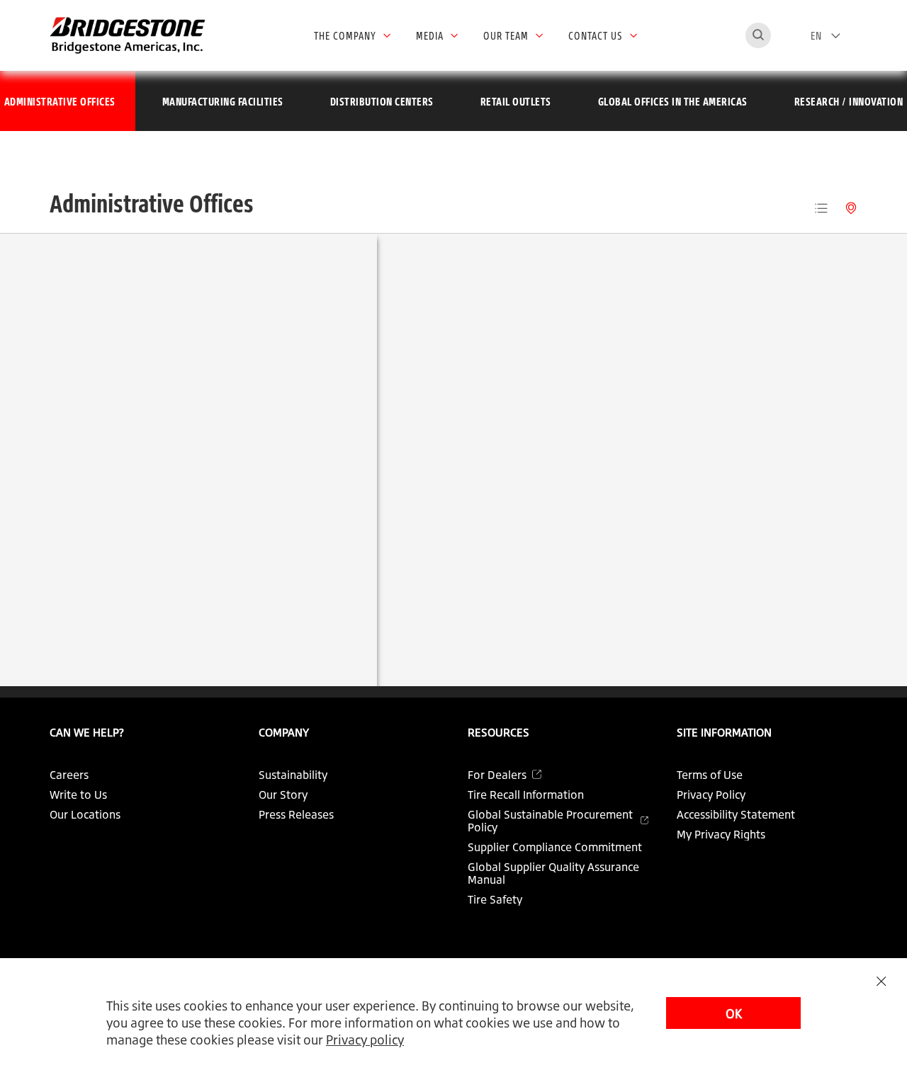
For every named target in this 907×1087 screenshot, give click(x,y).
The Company (345, 35)
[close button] (881, 981)
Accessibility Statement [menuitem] (736, 814)
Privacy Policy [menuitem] (711, 794)
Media (430, 35)
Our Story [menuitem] (283, 794)
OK (734, 1013)
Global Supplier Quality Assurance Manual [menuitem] (553, 873)
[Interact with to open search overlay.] (758, 35)
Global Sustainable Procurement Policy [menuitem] (550, 820)
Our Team (506, 35)
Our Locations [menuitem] (85, 814)
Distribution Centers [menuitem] (382, 101)
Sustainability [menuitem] (293, 774)
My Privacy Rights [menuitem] (721, 834)
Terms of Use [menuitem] (710, 774)
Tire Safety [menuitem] (495, 899)
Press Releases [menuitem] (296, 814)
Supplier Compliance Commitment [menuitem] (555, 847)
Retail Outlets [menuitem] (515, 101)
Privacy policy (365, 1039)
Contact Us (595, 35)
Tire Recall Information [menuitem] (526, 794)
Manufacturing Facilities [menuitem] (222, 101)
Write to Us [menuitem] (78, 794)
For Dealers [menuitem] (497, 774)
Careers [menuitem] (69, 774)
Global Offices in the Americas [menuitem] (673, 101)
